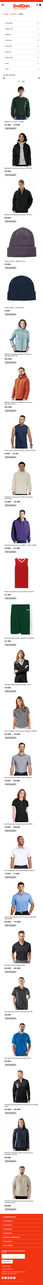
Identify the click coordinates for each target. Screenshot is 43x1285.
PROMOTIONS (8, 1233)
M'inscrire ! (7, 1262)
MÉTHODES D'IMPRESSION (12, 1237)
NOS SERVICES (8, 1221)
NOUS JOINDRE (8, 1245)
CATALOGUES (8, 1225)
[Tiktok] (14, 1278)
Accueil (5, 14)
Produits (14, 14)
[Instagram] (5, 1278)
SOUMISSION (8, 1229)
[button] (2, 4)
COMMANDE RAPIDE (10, 1217)
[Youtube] (8, 1278)
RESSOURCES (8, 1241)
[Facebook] (3, 1278)
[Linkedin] (11, 1278)
